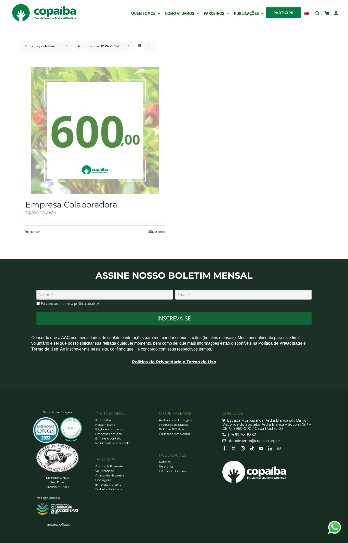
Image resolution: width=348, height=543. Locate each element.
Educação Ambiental (174, 434)
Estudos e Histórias (172, 471)
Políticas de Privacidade (112, 443)
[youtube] (261, 448)
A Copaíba (103, 420)
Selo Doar (57, 482)
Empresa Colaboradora (71, 205)
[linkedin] (270, 448)
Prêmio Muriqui (57, 487)
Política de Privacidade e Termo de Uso (174, 361)
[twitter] (234, 448)
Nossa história (105, 424)
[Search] (317, 12)
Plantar (34, 232)
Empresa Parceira (108, 484)
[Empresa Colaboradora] (95, 130)
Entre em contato (108, 438)
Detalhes (158, 232)
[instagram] (243, 448)
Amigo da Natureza (109, 475)
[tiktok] (252, 448)
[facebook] (224, 448)
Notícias (164, 462)
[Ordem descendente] (79, 46)
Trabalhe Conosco (108, 489)
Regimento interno (109, 429)
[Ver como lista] (149, 46)
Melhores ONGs (57, 478)
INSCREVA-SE (174, 318)
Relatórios (166, 466)
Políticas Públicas (171, 429)
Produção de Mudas (173, 424)
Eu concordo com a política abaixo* (70, 303)
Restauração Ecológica (175, 420)
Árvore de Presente (109, 466)
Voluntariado (104, 471)
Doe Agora (103, 480)
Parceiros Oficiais (57, 524)
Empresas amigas (108, 434)
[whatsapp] (279, 448)
